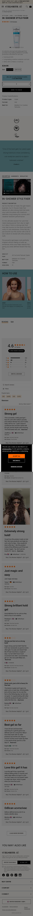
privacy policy (6, 449)
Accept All (16, 456)
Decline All (16, 460)
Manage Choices (16, 467)
